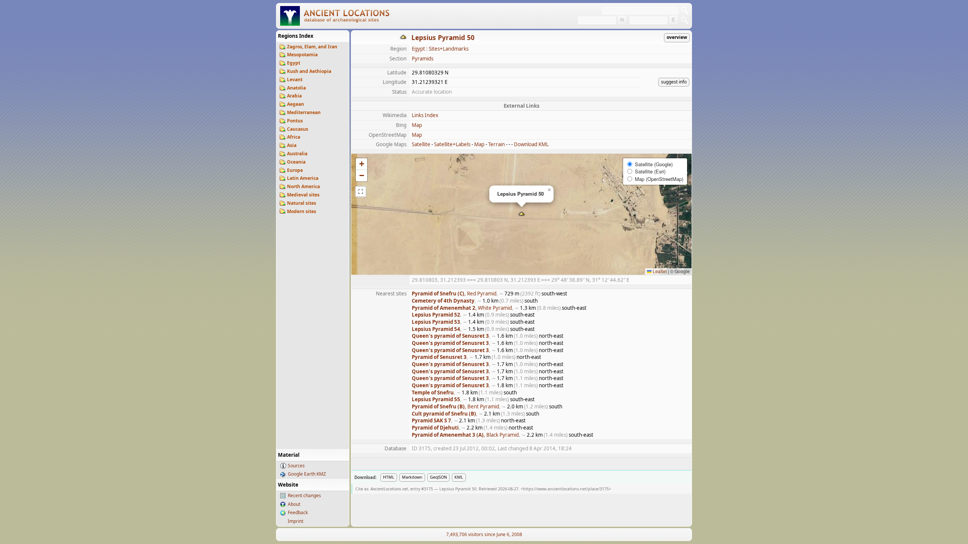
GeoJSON (438, 477)
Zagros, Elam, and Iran (312, 46)
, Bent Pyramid (455, 406)
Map (417, 125)
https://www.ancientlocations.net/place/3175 (566, 488)
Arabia (294, 96)
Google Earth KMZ (307, 474)
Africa (293, 137)
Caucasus (297, 129)
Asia (291, 145)
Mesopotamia (302, 54)
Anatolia (296, 88)
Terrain (496, 144)
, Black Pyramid (465, 434)
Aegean (295, 104)
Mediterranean (304, 112)
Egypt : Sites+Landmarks (440, 48)
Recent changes (304, 495)
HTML (388, 477)
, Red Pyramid (454, 293)
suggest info (674, 82)
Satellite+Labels (452, 144)
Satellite (421, 144)
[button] (521, 214)
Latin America (302, 178)
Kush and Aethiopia (309, 71)
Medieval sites (303, 195)
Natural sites (301, 203)
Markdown (412, 477)
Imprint (295, 521)
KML (459, 477)
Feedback (298, 512)
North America (303, 186)
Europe (295, 170)
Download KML (531, 144)
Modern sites (301, 211)
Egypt (293, 63)
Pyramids (422, 58)
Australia (297, 153)
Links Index (425, 115)
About (294, 504)
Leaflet (659, 271)
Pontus (295, 120)
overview (677, 37)
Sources (296, 465)
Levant (294, 79)
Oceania (296, 162)
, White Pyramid (462, 307)
